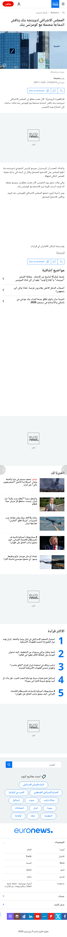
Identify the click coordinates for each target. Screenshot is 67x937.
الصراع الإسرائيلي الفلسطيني (46, 793)
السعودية (48, 816)
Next (62, 863)
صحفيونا (60, 884)
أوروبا (62, 850)
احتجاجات (19, 808)
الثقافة (29, 870)
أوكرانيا (18, 816)
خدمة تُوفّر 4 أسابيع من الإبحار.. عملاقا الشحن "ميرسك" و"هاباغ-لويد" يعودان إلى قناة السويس (39, 278)
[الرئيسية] (63, 12)
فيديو (62, 877)
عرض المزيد (59, 905)
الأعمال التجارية (41, 13)
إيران (35, 808)
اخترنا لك (57, 473)
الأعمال (61, 857)
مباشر (8, 3)
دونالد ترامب (49, 800)
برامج (29, 877)
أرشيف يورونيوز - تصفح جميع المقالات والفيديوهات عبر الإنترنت (18, 885)
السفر (62, 870)
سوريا (49, 808)
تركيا (33, 816)
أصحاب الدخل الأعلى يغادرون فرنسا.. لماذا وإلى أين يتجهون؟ (39, 290)
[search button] (9, 764)
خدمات (61, 896)
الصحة (29, 863)
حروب (31, 800)
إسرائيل (16, 800)
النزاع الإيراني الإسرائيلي (33, 785)
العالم (29, 850)
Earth (29, 857)
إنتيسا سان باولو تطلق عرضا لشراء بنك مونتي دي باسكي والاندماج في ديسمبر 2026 (40, 301)
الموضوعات (59, 842)
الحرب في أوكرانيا (16, 793)
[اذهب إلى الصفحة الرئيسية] (55, 4)
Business (55, 13)
